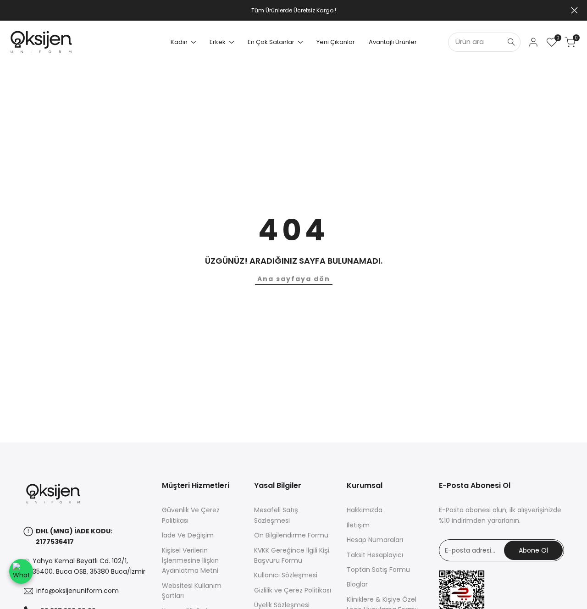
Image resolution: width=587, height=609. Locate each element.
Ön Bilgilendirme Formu (291, 535)
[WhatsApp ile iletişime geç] (21, 571)
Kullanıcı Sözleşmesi (285, 575)
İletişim (358, 525)
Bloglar (357, 584)
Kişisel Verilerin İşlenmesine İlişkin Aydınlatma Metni (190, 561)
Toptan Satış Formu (378, 569)
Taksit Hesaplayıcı (375, 554)
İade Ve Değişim (188, 535)
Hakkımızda (364, 510)
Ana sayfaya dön (293, 278)
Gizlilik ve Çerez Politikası (292, 590)
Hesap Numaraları (375, 539)
